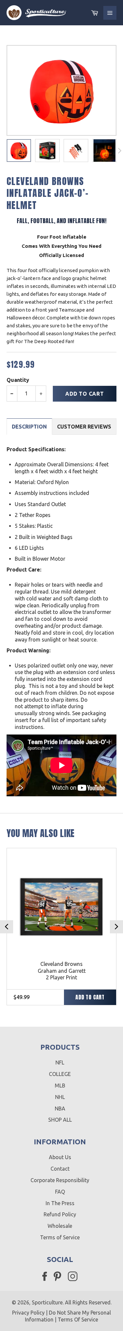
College (60, 1074)
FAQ (60, 1192)
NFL (59, 1062)
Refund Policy (60, 1214)
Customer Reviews (84, 427)
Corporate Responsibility (60, 1180)
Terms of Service (60, 1237)
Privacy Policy (28, 1313)
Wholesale (60, 1226)
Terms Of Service (78, 1319)
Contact (60, 1169)
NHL (60, 1097)
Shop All (60, 1120)
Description (29, 427)
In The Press (60, 1203)
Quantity (18, 380)
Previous (6, 926)
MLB (60, 1085)
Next (116, 926)
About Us (60, 1157)
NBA (60, 1108)
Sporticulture (47, 1302)
